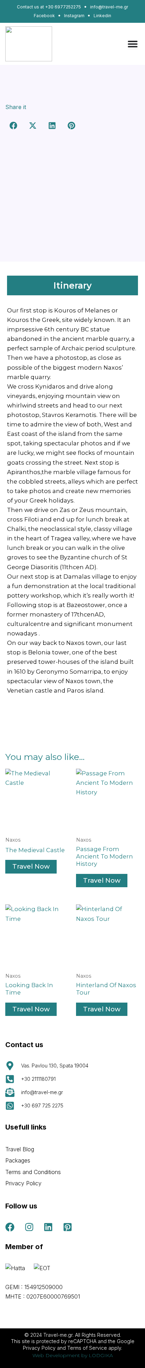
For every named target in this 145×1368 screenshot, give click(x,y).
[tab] (72, 285)
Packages (17, 1160)
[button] (13, 126)
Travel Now (31, 866)
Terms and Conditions (33, 1171)
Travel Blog (19, 1149)
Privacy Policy (23, 1183)
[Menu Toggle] (132, 44)
